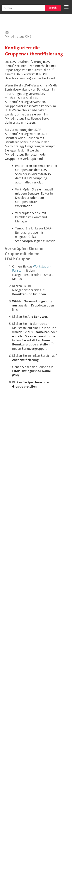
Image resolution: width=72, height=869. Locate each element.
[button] (53, 8)
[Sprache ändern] (7, 32)
